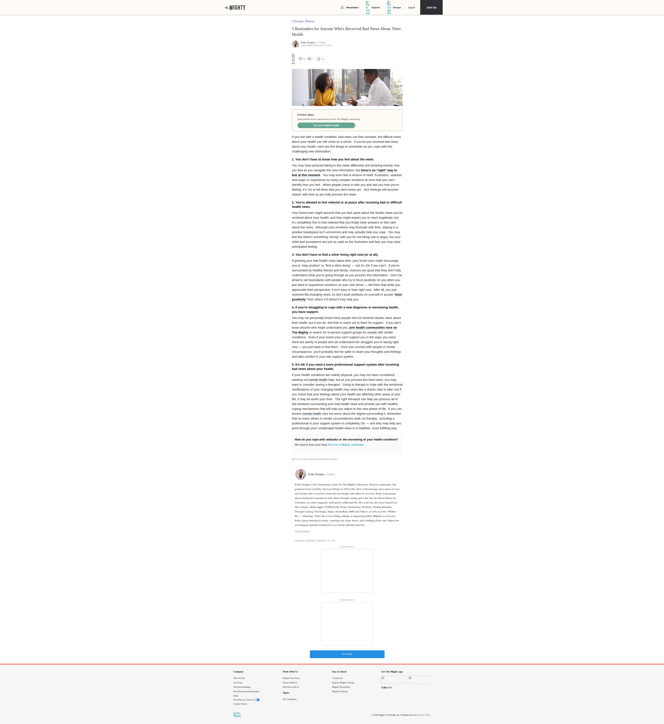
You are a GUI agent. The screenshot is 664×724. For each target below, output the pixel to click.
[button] (322, 42)
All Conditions (290, 699)
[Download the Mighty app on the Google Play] (422, 680)
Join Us (431, 7)
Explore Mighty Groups (343, 682)
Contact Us (337, 678)
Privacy (421, 715)
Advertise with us (291, 687)
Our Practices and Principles (246, 691)
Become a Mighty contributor (345, 444)
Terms (428, 715)
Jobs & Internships (242, 687)
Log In (411, 7)
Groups (397, 7)
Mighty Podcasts (340, 691)
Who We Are (239, 678)
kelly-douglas (302, 531)
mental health (318, 380)
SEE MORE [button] (347, 654)
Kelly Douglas (308, 42)
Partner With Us (290, 682)
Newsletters (352, 7)
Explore (376, 7)
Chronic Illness (303, 21)
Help (235, 695)
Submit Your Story (291, 678)
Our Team (237, 682)
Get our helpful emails (326, 125)
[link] (235, 7)
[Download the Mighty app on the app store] (394, 680)
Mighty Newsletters (341, 687)
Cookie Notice (240, 704)
